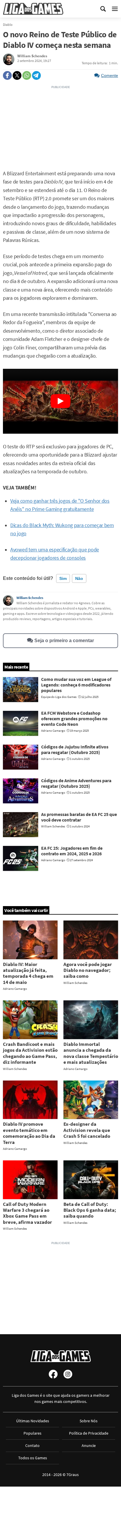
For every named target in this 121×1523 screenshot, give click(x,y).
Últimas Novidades (32, 1420)
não (79, 578)
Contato (32, 1445)
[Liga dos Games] (33, 9)
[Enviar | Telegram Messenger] (36, 75)
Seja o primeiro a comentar (64, 640)
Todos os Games (32, 1457)
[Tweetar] (17, 75)
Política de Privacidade (88, 1433)
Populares (32, 1433)
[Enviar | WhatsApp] (26, 75)
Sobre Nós (89, 1420)
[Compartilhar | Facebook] (7, 75)
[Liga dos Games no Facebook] (53, 1374)
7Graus (72, 1474)
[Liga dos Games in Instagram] (67, 1374)
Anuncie (89, 1445)
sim (63, 578)
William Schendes (29, 597)
